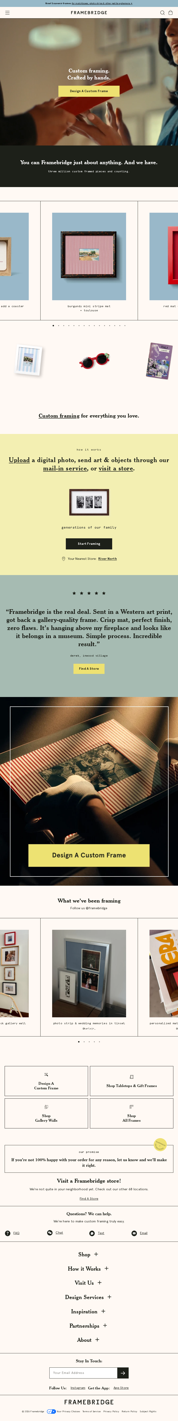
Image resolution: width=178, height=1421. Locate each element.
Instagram (78, 1388)
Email (143, 1233)
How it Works (84, 1268)
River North (107, 559)
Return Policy (129, 1411)
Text (101, 1233)
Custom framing (59, 415)
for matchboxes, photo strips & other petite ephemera (102, 3)
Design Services (84, 1297)
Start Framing (89, 543)
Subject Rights (148, 1411)
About (84, 1339)
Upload (19, 460)
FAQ (16, 1233)
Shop (84, 1254)
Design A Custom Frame (89, 91)
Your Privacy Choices (68, 1411)
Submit (123, 1373)
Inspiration (84, 1311)
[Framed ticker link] (89, 361)
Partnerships (84, 1325)
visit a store (116, 468)
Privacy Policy (111, 1411)
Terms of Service (92, 1411)
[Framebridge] (89, 13)
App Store (121, 1388)
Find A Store (89, 668)
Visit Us (84, 1282)
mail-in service (65, 468)
